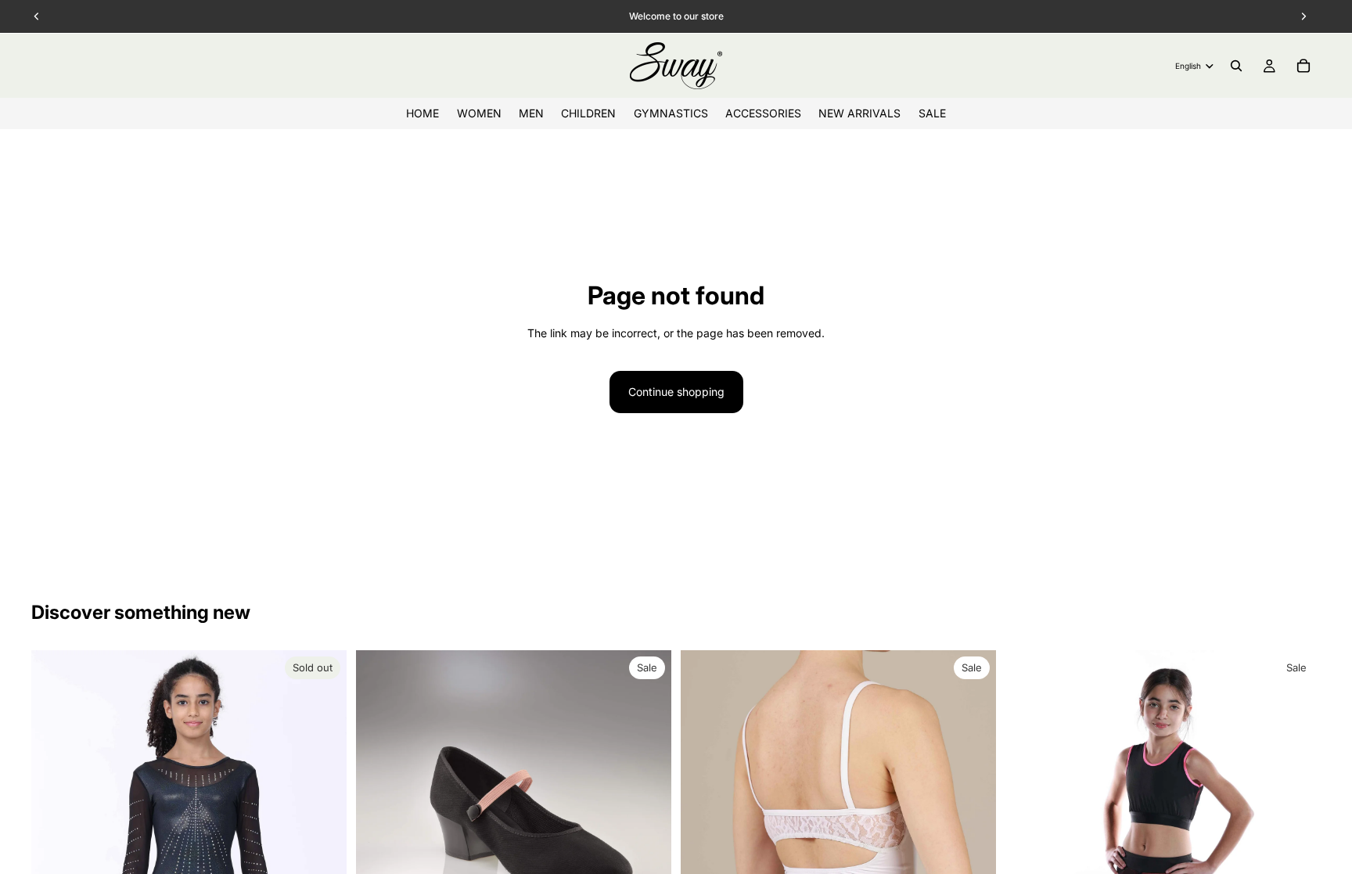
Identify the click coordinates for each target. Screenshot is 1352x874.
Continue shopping (676, 391)
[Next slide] (1297, 808)
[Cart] (1303, 66)
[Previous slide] (1028, 808)
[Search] (1236, 66)
